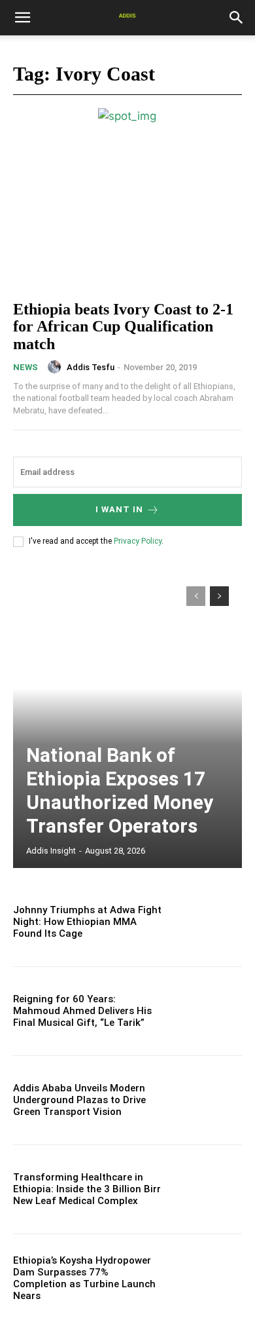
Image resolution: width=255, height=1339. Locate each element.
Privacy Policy (138, 541)
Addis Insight (51, 851)
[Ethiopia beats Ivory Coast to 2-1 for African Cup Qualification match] (127, 219)
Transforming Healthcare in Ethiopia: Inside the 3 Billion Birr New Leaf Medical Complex (87, 1189)
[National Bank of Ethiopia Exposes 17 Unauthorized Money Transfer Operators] (127, 720)
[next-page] (219, 596)
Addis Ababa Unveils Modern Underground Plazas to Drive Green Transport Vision (79, 1100)
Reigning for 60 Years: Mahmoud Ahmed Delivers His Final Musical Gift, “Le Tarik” (82, 1010)
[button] (22, 17)
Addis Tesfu (90, 367)
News (25, 367)
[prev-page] (195, 596)
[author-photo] (56, 366)
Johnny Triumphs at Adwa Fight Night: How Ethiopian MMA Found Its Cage (87, 921)
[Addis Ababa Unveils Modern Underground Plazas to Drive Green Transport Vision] (207, 1100)
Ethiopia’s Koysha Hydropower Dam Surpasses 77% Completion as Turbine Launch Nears (84, 1278)
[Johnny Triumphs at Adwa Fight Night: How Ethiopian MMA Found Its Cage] (207, 922)
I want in (119, 509)
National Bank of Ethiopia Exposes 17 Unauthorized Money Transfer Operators (119, 790)
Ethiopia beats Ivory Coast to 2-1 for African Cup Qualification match (123, 326)
